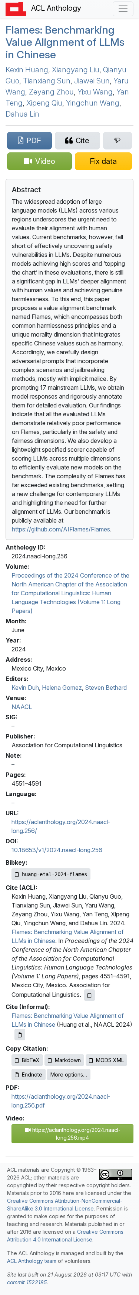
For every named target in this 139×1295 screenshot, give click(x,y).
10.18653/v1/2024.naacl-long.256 (56, 850)
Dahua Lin (22, 114)
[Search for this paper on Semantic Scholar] (117, 140)
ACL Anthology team (31, 1261)
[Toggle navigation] (123, 8)
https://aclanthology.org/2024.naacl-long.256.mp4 (75, 1134)
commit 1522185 (27, 1282)
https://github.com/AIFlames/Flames (61, 529)
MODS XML (110, 1060)
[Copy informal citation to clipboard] (19, 1034)
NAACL (21, 706)
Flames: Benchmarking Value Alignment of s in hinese (65, 42)
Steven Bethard (106, 687)
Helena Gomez (62, 687)
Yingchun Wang (92, 103)
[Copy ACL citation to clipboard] (89, 995)
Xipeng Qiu (44, 103)
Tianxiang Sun (46, 80)
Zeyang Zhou (51, 91)
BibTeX (31, 1060)
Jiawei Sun (92, 80)
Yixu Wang (95, 91)
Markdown (68, 1060)
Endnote (32, 1074)
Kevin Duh (25, 687)
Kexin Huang (27, 69)
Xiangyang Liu (75, 69)
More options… (68, 1074)
